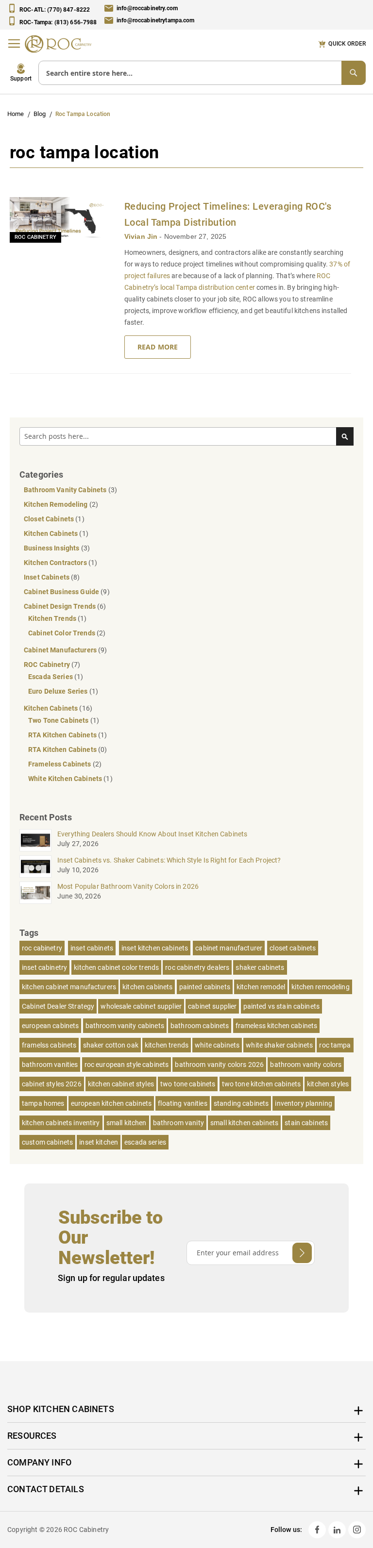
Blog (41, 113)
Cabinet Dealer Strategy (58, 1006)
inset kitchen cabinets (154, 948)
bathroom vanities (50, 1064)
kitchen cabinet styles (121, 1084)
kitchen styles (328, 1084)
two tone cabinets (187, 1084)
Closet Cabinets (49, 519)
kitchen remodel (261, 987)
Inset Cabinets (47, 577)
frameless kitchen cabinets (277, 1026)
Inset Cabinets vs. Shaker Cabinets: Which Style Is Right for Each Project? (169, 860)
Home (16, 113)
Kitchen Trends (53, 618)
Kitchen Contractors (56, 562)
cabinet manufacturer (228, 948)
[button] (21, 73)
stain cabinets (306, 1123)
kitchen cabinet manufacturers (69, 987)
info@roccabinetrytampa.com (156, 20)
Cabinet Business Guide (62, 592)
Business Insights (52, 548)
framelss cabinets (49, 1045)
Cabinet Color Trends (62, 633)
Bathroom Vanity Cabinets (66, 490)
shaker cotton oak (110, 1045)
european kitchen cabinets (111, 1103)
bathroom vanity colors (305, 1064)
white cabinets (217, 1045)
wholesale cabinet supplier (141, 1006)
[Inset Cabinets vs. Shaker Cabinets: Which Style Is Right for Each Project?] (35, 866)
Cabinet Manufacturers (61, 650)
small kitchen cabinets (244, 1123)
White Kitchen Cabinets (65, 778)
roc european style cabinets (127, 1064)
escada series (145, 1142)
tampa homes (43, 1103)
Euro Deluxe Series (58, 691)
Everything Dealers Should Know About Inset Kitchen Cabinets (152, 834)
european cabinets (50, 1026)
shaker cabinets (260, 967)
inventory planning (303, 1103)
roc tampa (335, 1045)
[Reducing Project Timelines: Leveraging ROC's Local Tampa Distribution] (61, 220)
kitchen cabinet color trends (116, 967)
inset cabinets (91, 948)
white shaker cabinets (279, 1045)
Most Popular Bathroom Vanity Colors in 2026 (128, 886)
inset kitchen (98, 1142)
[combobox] (202, 73)
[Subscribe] (302, 1253)
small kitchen (126, 1123)
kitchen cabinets (147, 987)
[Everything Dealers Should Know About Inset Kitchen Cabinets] (35, 840)
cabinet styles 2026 (52, 1084)
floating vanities (182, 1103)
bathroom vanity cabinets (124, 1026)
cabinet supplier (212, 1006)
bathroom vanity (178, 1123)
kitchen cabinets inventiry (61, 1123)
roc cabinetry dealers (197, 967)
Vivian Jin (142, 236)
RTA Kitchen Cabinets (63, 735)
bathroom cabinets (199, 1026)
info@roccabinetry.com (147, 8)
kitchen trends (166, 1045)
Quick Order (347, 43)
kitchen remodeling (320, 987)
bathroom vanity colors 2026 (219, 1064)
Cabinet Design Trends (60, 606)
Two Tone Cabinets (59, 720)
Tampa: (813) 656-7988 (58, 21)
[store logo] (60, 43)
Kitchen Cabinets (51, 533)
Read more (157, 346)
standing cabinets (241, 1103)
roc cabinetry (42, 948)
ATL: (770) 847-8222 (54, 9)
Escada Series (51, 677)
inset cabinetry (44, 967)
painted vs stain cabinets (281, 1006)
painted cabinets (204, 987)
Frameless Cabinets (60, 764)
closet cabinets (293, 948)
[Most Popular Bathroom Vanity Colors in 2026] (35, 892)
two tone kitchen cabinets (261, 1084)
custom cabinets (47, 1142)
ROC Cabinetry (35, 237)
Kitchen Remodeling (56, 504)
